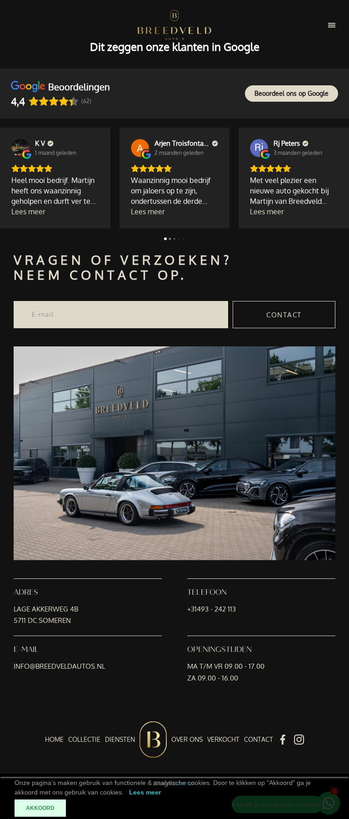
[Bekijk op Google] (20, 148)
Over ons (187, 739)
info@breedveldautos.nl (59, 666)
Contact (258, 739)
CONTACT (284, 315)
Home (54, 739)
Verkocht (223, 739)
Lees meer (145, 792)
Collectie (84, 739)
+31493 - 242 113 (211, 609)
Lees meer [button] (28, 211)
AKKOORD (40, 808)
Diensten (120, 739)
